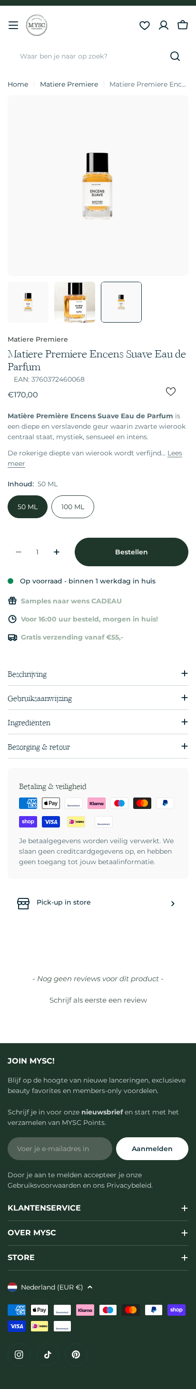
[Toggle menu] (13, 25)
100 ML (72, 506)
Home (18, 84)
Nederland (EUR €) (52, 1287)
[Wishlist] (144, 25)
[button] (98, 999)
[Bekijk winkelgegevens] (172, 903)
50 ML (28, 506)
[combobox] (98, 56)
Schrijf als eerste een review (98, 1000)
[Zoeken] (175, 56)
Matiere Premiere (69, 84)
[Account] (163, 25)
